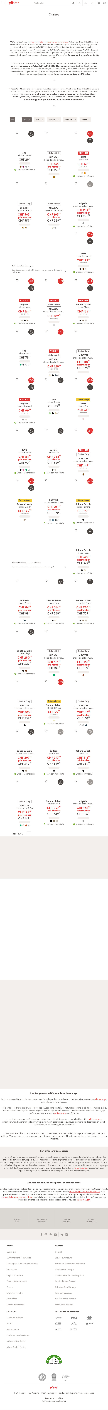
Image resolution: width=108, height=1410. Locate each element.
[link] (79, 3)
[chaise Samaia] (24, 167)
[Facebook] (41, 1234)
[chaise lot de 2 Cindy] (54, 228)
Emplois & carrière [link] (15, 1275)
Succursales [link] (12, 1269)
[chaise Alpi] (54, 470)
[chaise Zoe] (83, 173)
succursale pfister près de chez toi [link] (84, 1192)
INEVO (9, 1323)
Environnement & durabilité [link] (19, 1258)
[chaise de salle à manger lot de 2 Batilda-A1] (54, 675)
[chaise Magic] (24, 671)
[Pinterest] (50, 1234)
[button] (54, 1361)
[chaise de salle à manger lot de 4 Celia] (54, 325)
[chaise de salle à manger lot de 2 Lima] (83, 725)
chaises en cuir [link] (81, 1168)
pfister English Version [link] (16, 1347)
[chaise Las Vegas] (83, 620)
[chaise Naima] (83, 570)
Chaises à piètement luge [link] (21, 917)
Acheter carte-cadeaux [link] (65, 1299)
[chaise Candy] (24, 520)
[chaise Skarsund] (24, 419)
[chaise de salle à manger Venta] (83, 223)
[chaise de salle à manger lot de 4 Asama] (24, 725)
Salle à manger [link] (42, 14)
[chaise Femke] (24, 620)
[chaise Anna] (24, 320)
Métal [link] (62, 1031)
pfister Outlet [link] (13, 1329)
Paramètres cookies (54, 1398)
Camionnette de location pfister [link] (69, 1275)
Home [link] (13, 14)
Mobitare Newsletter (16, 1341)
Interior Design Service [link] (65, 1281)
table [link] (50, 964)
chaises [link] (97, 863)
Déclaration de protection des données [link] (76, 1393)
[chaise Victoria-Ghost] (54, 520)
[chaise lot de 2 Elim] (24, 228)
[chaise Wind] (24, 365)
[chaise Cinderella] (83, 269)
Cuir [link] (62, 1051)
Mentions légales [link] (49, 1393)
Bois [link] (59, 1009)
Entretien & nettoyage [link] (65, 1287)
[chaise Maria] (83, 320)
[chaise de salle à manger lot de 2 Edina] (83, 474)
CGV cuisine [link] (33, 1393)
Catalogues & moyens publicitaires (22, 1263)
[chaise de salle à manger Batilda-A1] (83, 675)
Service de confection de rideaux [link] (70, 1263)
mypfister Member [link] (15, 1293)
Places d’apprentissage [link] (17, 1281)
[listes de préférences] (16, 132)
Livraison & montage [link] (64, 1269)
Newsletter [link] (12, 1299)
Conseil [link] (58, 1252)
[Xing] (62, 1234)
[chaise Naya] (54, 620)
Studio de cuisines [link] (15, 1318)
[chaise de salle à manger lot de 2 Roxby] (54, 177)
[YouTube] (55, 1234)
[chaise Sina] (54, 771)
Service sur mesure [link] (63, 1258)
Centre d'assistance (15, 1304)
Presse (10, 1287)
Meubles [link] (31, 14)
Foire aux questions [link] (63, 1293)
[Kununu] (66, 1234)
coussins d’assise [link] (64, 1026)
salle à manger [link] (63, 863)
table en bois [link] (60, 1113)
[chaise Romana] (83, 520)
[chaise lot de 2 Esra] (24, 825)
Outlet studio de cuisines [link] (18, 1335)
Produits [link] (22, 14)
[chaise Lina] (83, 771)
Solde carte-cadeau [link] (64, 1304)
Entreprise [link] (11, 1252)
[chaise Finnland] (24, 470)
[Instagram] (46, 1234)
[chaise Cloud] (54, 821)
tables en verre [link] (95, 1119)
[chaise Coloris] (54, 413)
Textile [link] (62, 1073)
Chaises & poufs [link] (57, 14)
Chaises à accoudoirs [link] (19, 956)
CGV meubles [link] (20, 1393)
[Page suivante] (29, 833)
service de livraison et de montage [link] (17, 1197)
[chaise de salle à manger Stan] (24, 771)
